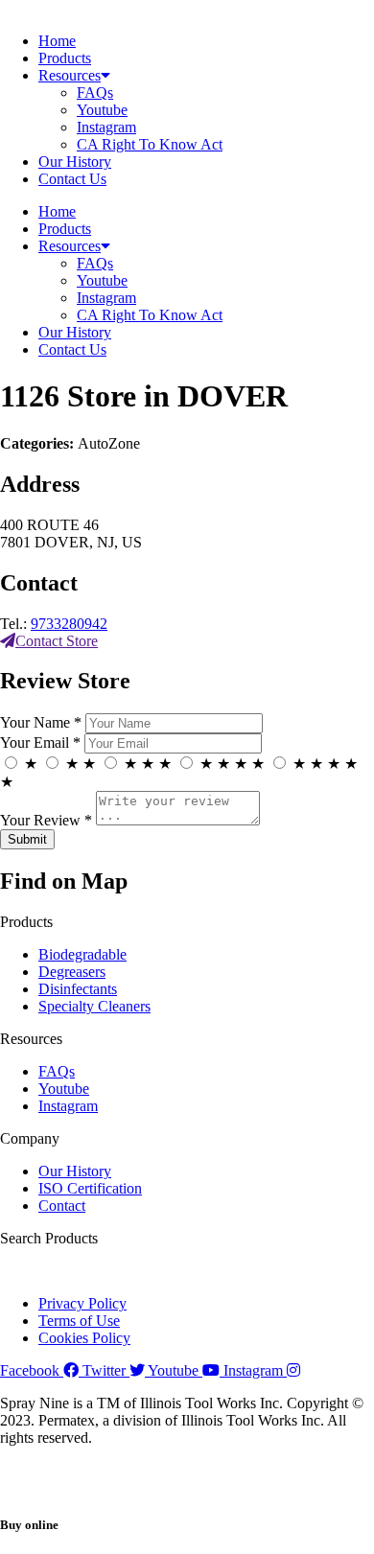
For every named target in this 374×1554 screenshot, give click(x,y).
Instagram (106, 127)
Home (57, 41)
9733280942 (69, 623)
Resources (69, 75)
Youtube (102, 110)
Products (64, 58)
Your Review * (46, 820)
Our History (74, 161)
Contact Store (56, 641)
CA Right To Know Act (149, 144)
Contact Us (72, 179)
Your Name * (41, 722)
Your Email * (40, 742)
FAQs (95, 92)
